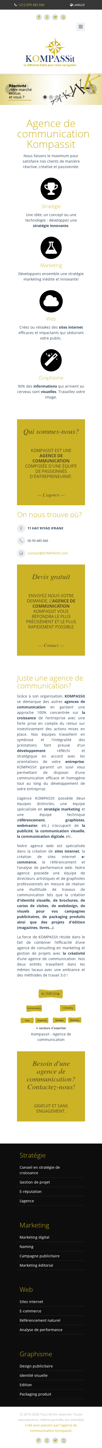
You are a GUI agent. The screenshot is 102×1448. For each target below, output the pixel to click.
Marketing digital (34, 1237)
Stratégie (51, 206)
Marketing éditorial (36, 1265)
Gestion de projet (35, 1182)
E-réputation (31, 1191)
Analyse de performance (41, 1329)
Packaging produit (35, 1394)
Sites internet (31, 1301)
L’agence (27, 1200)
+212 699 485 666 (31, 5)
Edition (26, 1384)
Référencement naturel (40, 1320)
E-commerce (30, 1310)
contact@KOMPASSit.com (47, 553)
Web (51, 318)
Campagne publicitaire (40, 1255)
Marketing (51, 265)
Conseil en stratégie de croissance (40, 1170)
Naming (26, 1246)
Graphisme (51, 377)
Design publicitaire (36, 1366)
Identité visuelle (34, 1375)
